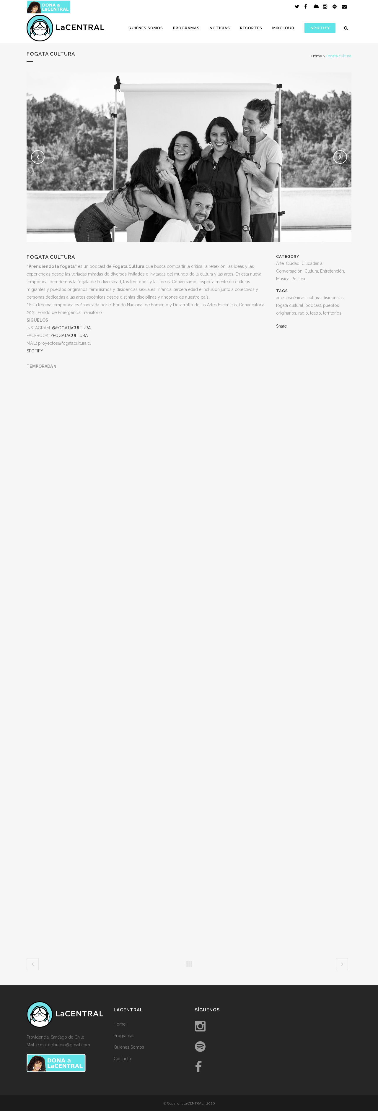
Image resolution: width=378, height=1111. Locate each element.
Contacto (122, 1058)
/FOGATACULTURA (69, 335)
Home (316, 56)
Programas (124, 1035)
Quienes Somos (129, 1047)
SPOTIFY (35, 351)
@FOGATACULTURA (71, 327)
